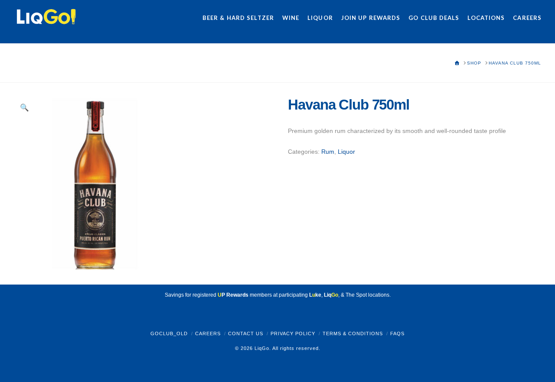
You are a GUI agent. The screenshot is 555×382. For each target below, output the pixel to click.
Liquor (346, 151)
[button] (25, 108)
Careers (208, 333)
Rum (327, 151)
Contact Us (245, 333)
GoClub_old (169, 333)
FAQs (397, 333)
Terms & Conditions (353, 333)
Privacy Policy (293, 333)
